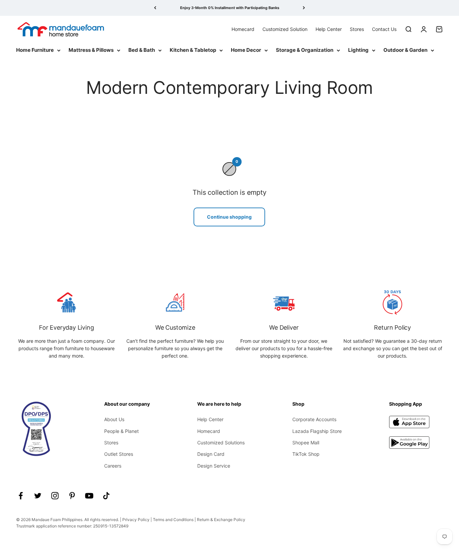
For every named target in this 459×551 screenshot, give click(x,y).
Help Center (329, 29)
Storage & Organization (304, 50)
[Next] (304, 8)
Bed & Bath (141, 50)
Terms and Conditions (173, 519)
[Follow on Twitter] (37, 495)
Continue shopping (229, 217)
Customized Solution (284, 29)
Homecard (243, 29)
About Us (114, 419)
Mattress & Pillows (91, 50)
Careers (112, 466)
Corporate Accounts (314, 419)
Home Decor (246, 50)
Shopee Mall (305, 442)
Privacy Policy (136, 519)
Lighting (358, 50)
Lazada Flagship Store (317, 431)
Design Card (210, 454)
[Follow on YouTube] (89, 495)
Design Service (213, 466)
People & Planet (121, 431)
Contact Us (384, 29)
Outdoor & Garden (405, 50)
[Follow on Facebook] (20, 495)
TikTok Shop (306, 454)
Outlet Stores (118, 454)
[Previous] (155, 8)
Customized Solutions (221, 442)
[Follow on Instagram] (54, 495)
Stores (357, 29)
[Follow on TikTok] (106, 495)
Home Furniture (35, 50)
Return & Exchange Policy (221, 519)
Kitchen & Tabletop (193, 50)
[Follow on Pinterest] (72, 495)
